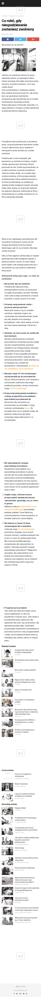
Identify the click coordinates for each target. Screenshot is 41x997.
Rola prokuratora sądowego (25, 868)
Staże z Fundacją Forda (23, 690)
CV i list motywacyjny (26, 529)
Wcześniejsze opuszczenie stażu (27, 660)
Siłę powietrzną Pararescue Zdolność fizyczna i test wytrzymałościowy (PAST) (25, 880)
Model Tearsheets (21, 784)
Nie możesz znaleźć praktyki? (25, 670)
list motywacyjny (20, 388)
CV (11, 388)
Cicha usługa (19, 848)
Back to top (20, 986)
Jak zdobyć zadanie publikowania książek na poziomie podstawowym (27, 840)
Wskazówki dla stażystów (16, 16)
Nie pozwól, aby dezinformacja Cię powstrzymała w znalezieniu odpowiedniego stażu (26, 712)
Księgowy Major (20, 808)
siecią (26, 408)
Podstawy (4, 16)
